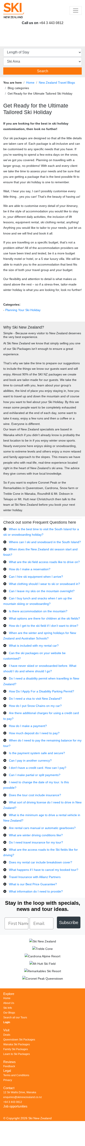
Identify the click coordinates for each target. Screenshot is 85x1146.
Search (42, 71)
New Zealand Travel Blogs (57, 82)
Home (30, 82)
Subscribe (68, 922)
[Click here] (42, 942)
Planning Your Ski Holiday (23, 310)
